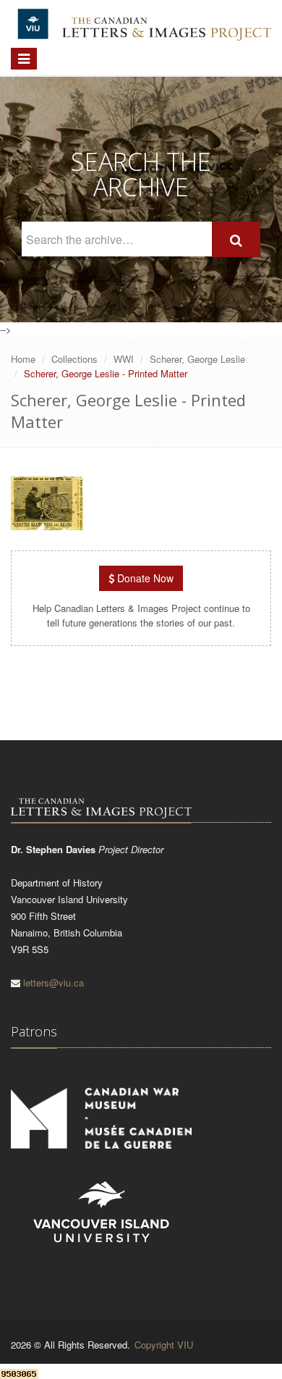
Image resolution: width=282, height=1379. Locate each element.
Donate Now (144, 578)
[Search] (236, 239)
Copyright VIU (163, 1344)
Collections (74, 359)
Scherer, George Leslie (197, 359)
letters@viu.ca (53, 982)
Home (23, 359)
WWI (124, 359)
